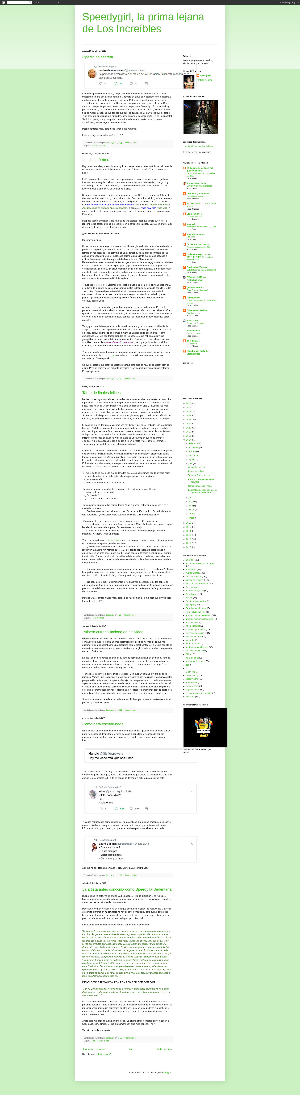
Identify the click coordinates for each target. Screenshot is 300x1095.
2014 (188, 531)
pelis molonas (98, 618)
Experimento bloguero (196, 608)
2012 (188, 539)
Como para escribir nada (102, 724)
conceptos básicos (194, 580)
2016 (188, 523)
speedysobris (192, 679)
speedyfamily (192, 675)
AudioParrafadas (194, 573)
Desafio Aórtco (192, 594)
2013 (188, 535)
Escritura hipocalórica (196, 601)
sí (186, 668)
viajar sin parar (99, 146)
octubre (192, 451)
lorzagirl (191, 224)
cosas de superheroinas (197, 583)
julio (191, 463)
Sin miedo (190, 672)
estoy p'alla (191, 605)
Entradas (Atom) (103, 1054)
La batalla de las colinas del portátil (201, 270)
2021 (188, 423)
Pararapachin (193, 298)
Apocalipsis (191, 569)
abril (191, 506)
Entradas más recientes (94, 1049)
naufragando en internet (197, 647)
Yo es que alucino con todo (198, 693)
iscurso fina (113, 540)
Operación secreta (97, 57)
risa (187, 665)
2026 (188, 403)
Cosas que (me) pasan (198, 244)
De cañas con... (193, 587)
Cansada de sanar (194, 216)
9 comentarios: (131, 1038)
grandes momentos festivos (198, 615)
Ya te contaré (193, 341)
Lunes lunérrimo (95, 159)
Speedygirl (205, 75)
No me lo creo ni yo (195, 651)
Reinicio (190, 206)
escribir (189, 598)
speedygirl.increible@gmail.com (198, 146)
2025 (188, 407)
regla (111, 355)
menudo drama (193, 643)
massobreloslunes (196, 234)
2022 (188, 419)
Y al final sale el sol (194, 280)
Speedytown (191, 682)
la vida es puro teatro (195, 629)
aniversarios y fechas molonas (200, 563)
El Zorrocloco (193, 330)
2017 (188, 440)
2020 (188, 428)
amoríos (189, 560)
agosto (192, 459)
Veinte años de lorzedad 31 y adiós (201, 227)
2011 (188, 543)
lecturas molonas (194, 636)
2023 (188, 415)
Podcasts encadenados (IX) (198, 247)
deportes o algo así (195, 590)
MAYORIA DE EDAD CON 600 (199, 186)
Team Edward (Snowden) (197, 290)
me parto (190, 640)
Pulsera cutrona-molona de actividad (112, 632)
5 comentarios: (131, 143)
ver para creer (192, 686)
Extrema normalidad (195, 196)
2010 (188, 547)
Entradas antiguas (163, 1049)
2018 (188, 436)
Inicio (129, 1049)
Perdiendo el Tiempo (197, 267)
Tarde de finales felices (101, 393)
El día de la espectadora (198, 254)
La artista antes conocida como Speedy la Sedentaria (127, 889)
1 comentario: (131, 710)
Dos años (191, 237)
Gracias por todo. (194, 333)
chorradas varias (193, 576)
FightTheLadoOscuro (196, 612)
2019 (188, 432)
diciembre (193, 443)
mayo (191, 501)
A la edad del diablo (196, 183)
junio (191, 497)
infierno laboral (193, 626)
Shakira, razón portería (196, 323)
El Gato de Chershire (197, 310)
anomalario (192, 320)
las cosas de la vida (101, 1041)
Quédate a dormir (195, 287)
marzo (192, 510)
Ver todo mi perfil (204, 80)
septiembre (194, 455)
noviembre (194, 447)
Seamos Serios (194, 214)
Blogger (167, 1072)
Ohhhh (189, 654)
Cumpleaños (192, 343)
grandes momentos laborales (199, 619)
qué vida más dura (194, 661)
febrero (192, 514)
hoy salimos (191, 622)
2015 (188, 527)
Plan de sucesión (194, 313)
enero (192, 518)
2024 (188, 411)
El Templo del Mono (196, 277)
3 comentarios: (130, 379)
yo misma (190, 696)
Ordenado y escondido (198, 193)
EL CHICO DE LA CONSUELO (201, 203)
